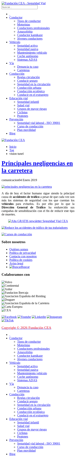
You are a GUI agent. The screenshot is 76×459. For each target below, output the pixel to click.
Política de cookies (20, 260)
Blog (12, 133)
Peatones (22, 115)
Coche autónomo (27, 56)
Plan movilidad (26, 130)
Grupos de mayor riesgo (32, 108)
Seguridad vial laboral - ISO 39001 (38, 123)
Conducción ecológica (31, 91)
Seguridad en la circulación (33, 84)
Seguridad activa (27, 45)
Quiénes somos (18, 249)
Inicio (12, 146)
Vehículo (14, 42)
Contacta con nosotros (23, 256)
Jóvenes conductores (29, 38)
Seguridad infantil (28, 101)
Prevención (16, 119)
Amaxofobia (25, 31)
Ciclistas (22, 112)
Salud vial (23, 105)
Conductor (15, 17)
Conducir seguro (27, 80)
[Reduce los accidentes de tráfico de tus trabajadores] (38, 228)
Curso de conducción (30, 126)
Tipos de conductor (29, 21)
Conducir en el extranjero (32, 94)
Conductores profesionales (33, 28)
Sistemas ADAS (27, 59)
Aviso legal (16, 263)
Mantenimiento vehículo (32, 52)
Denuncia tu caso (27, 66)
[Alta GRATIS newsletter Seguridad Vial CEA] (38, 221)
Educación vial (18, 98)
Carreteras (23, 70)
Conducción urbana (29, 87)
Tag (11, 150)
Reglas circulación (28, 77)
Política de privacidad (22, 252)
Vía (11, 63)
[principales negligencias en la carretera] (27, 186)
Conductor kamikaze (30, 35)
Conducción (16, 73)
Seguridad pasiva (27, 49)
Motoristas (23, 24)
